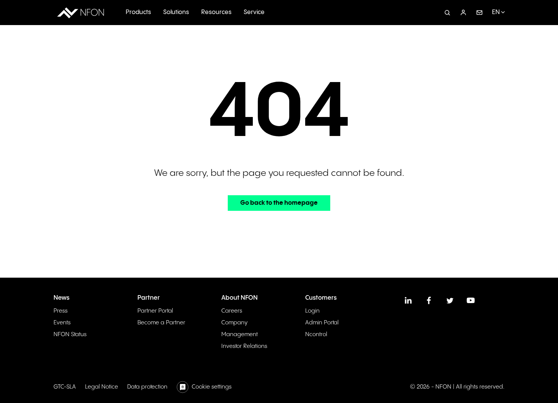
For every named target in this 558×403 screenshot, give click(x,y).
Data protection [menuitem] (147, 387)
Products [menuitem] (138, 12)
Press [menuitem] (61, 311)
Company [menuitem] (234, 323)
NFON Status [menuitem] (70, 334)
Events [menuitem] (62, 323)
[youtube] (470, 300)
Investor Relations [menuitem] (244, 346)
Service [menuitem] (254, 12)
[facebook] (429, 300)
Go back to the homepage (279, 203)
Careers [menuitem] (231, 311)
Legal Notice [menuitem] (101, 387)
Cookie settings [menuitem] (212, 387)
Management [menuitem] (239, 334)
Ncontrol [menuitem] (316, 334)
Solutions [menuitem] (176, 12)
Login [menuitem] (312, 311)
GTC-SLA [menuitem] (65, 387)
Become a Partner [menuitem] (161, 323)
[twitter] (449, 300)
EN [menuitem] (496, 12)
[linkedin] (408, 300)
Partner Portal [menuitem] (155, 311)
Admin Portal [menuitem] (322, 323)
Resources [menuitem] (216, 12)
